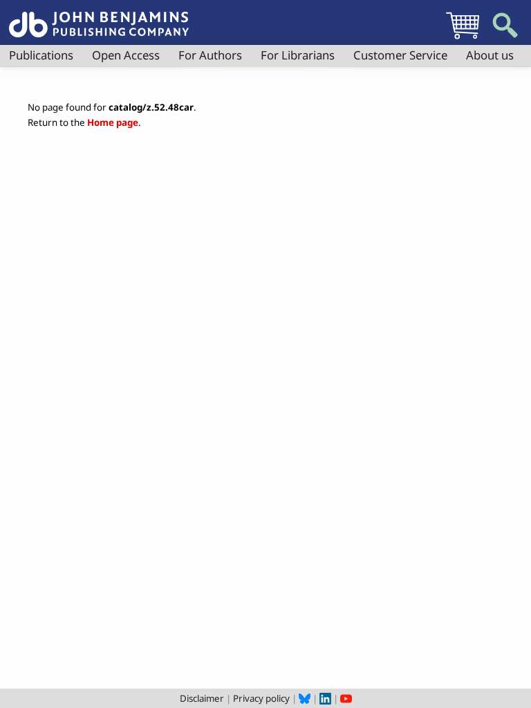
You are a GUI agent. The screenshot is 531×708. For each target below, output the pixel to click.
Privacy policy (261, 698)
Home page (112, 122)
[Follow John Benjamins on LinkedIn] (325, 698)
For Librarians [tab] (298, 55)
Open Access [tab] (126, 55)
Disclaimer (202, 698)
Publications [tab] (41, 55)
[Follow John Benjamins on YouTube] (346, 698)
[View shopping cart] (462, 38)
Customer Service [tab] (400, 55)
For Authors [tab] (210, 55)
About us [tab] (490, 55)
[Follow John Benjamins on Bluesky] (304, 698)
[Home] (99, 16)
